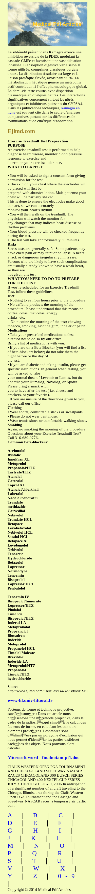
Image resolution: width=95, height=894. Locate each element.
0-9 (68, 876)
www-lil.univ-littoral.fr (30, 700)
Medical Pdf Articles (57, 24)
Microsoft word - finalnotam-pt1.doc (43, 757)
